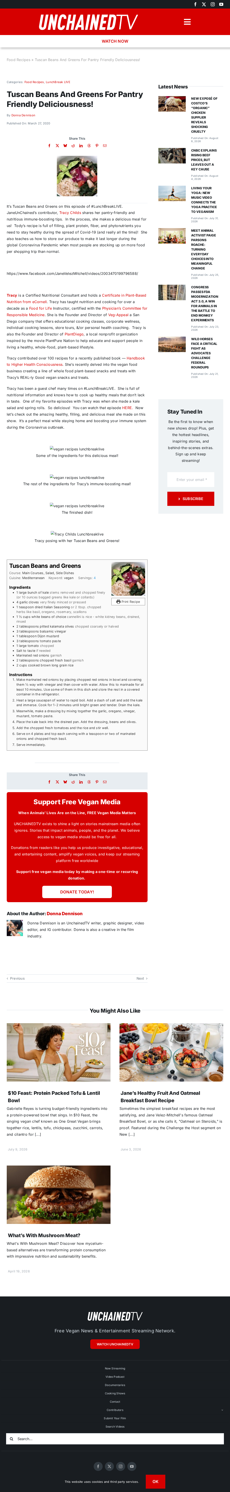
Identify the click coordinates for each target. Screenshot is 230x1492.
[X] (57, 146)
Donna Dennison (23, 115)
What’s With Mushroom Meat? (44, 1235)
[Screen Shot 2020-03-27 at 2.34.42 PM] (77, 157)
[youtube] (221, 4)
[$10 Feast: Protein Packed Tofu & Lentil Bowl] (59, 1026)
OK (156, 1481)
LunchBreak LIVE (58, 82)
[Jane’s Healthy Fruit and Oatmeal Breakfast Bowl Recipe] (171, 1026)
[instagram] (213, 4)
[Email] (105, 146)
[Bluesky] (65, 146)
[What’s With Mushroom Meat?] (59, 1168)
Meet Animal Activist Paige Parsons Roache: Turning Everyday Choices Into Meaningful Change (203, 249)
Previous (17, 978)
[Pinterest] (97, 146)
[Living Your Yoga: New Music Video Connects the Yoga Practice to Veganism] (172, 189)
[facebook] (195, 4)
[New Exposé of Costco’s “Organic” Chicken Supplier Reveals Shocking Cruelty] (172, 99)
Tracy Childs (70, 212)
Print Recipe (130, 602)
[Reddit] (73, 146)
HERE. (127, 408)
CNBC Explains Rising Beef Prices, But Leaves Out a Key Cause (204, 159)
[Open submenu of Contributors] (222, 1410)
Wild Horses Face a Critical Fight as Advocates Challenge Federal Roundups (204, 353)
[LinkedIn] (81, 146)
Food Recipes (18, 59)
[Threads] (89, 146)
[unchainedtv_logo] (88, 12)
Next (140, 978)
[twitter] (204, 4)
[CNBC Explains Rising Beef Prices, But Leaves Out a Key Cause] (172, 151)
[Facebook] (49, 146)
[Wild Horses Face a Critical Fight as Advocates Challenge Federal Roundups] (172, 339)
